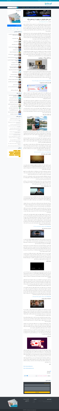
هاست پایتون (11, 153)
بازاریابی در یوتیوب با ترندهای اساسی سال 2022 (40, 226)
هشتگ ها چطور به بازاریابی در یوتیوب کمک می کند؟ (39, 80)
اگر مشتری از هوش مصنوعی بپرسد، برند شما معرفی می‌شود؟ (15, 120)
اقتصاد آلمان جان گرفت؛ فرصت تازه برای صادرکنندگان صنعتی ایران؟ (14, 130)
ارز (17, 27)
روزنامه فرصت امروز (43, 357)
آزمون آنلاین (19, 150)
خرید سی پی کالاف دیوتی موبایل (17, 153)
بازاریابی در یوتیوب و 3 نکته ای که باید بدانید (40, 152)
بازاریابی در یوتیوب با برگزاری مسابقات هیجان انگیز (40, 296)
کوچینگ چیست (15, 150)
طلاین (19, 156)
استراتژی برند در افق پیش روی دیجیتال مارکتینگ (15, 118)
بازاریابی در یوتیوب (48, 350)
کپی (36, 375)
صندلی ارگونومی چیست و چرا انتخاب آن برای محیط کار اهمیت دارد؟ (14, 138)
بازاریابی (40, 7)
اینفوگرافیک (34, 402)
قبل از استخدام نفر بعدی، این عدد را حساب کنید (15, 124)
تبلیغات (43, 214)
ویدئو (34, 401)
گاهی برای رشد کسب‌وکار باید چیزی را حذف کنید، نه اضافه (14, 145)
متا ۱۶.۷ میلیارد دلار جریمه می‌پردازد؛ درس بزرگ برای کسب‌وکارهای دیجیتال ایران (15, 132)
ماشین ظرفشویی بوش (11, 152)
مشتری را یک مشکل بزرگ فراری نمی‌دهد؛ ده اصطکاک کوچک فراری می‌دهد (14, 142)
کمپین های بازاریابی (27, 51)
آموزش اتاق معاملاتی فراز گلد (17, 152)
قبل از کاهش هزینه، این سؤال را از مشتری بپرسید (15, 128)
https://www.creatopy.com (28, 366)
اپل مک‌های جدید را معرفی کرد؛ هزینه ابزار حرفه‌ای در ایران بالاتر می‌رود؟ (14, 144)
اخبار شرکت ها (32, 7)
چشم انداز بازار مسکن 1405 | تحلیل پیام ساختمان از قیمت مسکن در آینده (14, 126)
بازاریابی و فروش (48, 372)
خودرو (17, 29)
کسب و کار (43, 7)
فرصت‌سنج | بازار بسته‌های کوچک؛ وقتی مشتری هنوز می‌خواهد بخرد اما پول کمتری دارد (14, 134)
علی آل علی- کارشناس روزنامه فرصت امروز (43, 21)
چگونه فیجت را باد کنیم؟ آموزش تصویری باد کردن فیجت (14, 136)
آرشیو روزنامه (27, 7)
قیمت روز (23, 7)
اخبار (46, 7)
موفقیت (35, 53)
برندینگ (36, 7)
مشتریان (37, 223)
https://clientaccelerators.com (28, 368)
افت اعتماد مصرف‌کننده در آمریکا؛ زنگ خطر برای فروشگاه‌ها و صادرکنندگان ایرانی (14, 122)
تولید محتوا (49, 55)
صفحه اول (49, 7)
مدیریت (39, 248)
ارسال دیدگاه (37, 392)
